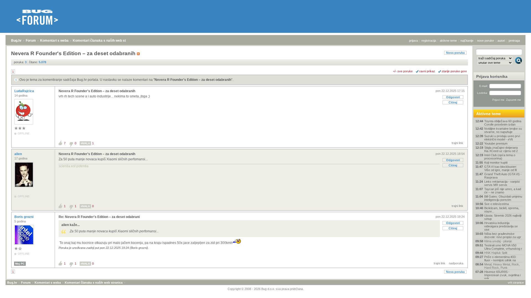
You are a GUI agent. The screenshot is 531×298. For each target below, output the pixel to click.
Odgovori (453, 97)
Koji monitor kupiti (495, 162)
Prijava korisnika (491, 76)
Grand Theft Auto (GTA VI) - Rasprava (503, 175)
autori (501, 40)
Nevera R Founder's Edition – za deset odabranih (193, 80)
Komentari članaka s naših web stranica (104, 40)
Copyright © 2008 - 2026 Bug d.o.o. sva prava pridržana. (266, 289)
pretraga (514, 40)
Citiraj (453, 102)
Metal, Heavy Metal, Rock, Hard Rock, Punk (502, 266)
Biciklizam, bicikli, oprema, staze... (501, 209)
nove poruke (485, 40)
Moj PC (20, 263)
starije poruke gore (454, 71)
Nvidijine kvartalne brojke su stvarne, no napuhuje (503, 130)
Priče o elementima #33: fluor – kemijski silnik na (500, 258)
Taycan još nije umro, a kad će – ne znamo (502, 190)
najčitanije (466, 40)
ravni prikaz (427, 71)
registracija (428, 40)
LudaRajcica (24, 91)
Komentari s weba (54, 40)
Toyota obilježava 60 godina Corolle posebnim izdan (502, 122)
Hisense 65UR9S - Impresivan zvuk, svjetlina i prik (502, 275)
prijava (413, 40)
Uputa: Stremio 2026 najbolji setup (502, 217)
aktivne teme (448, 40)
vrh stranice (516, 282)
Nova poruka (455, 52)
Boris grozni (24, 217)
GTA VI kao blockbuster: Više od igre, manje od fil (500, 168)
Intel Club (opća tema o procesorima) (499, 156)
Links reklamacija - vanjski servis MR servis (502, 183)
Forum (31, 40)
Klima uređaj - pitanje (498, 241)
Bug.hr (16, 40)
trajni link (457, 143)
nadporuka (456, 263)
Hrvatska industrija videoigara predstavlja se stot (501, 226)
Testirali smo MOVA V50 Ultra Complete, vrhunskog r (503, 247)
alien (18, 154)
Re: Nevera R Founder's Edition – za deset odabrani (99, 217)
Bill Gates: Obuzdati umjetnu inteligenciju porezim (503, 198)
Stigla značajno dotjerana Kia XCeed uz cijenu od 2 (501, 149)
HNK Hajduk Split (495, 252)
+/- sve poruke (403, 71)
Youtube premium (495, 143)
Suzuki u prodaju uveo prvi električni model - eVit (502, 137)
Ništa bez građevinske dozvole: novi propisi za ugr (502, 235)
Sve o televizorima (496, 204)
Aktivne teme (488, 113)
